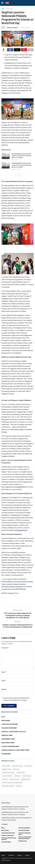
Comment (5, 648)
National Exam (25, 779)
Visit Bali (18, 786)
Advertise (11, 855)
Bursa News (5, 720)
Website (4, 689)
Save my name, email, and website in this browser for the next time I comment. (16, 699)
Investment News (7, 742)
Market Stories (14, 779)
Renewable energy (8, 786)
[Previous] (15, 175)
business (16, 769)
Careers (19, 855)
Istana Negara (27, 776)
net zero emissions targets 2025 (12, 782)
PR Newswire (9, 8)
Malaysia (5, 779)
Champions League (8, 772)
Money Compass (12, 27)
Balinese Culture (18, 766)
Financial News (7, 735)
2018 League (6, 766)
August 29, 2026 (17, 159)
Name (4, 672)
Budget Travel (6, 769)
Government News (8, 739)
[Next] (19, 175)
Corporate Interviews (9, 724)
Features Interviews (9, 728)
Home (3, 8)
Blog (3, 717)
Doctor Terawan (7, 776)
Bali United (28, 766)
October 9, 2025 (25, 27)
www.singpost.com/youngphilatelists (14, 487)
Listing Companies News (10, 746)
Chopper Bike (21, 772)
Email (3, 681)
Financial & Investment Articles (13, 731)
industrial (17, 776)
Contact (27, 855)
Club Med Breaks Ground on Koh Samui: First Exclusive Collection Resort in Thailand (21, 155)
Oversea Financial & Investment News (15, 750)
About (3, 855)
